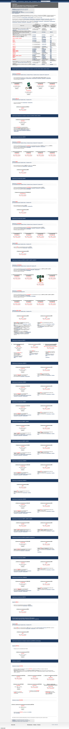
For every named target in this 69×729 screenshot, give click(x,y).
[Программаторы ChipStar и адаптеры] (13, 1)
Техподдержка (34, 1)
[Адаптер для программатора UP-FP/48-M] (23, 119)
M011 (51, 49)
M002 (51, 38)
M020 (51, 46)
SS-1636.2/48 (34, 49)
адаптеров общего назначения (23, 62)
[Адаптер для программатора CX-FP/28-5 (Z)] (28, 152)
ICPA (34, 59)
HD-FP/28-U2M (28, 332)
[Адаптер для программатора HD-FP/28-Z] (34, 675)
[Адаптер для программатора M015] (23, 209)
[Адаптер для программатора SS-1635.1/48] (23, 367)
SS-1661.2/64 (34, 54)
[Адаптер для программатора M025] (46, 464)
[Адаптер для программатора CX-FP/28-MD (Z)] (28, 301)
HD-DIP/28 (18, 327)
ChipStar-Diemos (46, 21)
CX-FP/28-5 (34, 36)
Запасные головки (15, 11)
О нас (39, 1)
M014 (51, 55)
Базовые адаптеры (15, 12)
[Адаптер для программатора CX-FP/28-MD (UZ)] (40, 301)
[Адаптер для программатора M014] (46, 522)
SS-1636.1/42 (34, 48)
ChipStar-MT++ (41, 21)
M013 (51, 54)
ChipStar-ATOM (24, 17)
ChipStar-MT (20, 22)
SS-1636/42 (34, 50)
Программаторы (21, 1)
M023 (51, 51)
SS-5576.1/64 (44, 56)
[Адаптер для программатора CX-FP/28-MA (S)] (16, 275)
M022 (51, 53)
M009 (51, 57)
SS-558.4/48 (34, 57)
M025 (51, 52)
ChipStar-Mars (36, 21)
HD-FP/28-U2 (18, 329)
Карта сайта (13, 724)
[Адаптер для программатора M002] (23, 315)
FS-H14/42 (33, 55)
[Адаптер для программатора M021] (46, 541)
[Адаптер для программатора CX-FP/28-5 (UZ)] (40, 152)
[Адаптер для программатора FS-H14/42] (22, 522)
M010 (51, 58)
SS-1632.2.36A (44, 44)
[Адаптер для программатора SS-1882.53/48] (22, 581)
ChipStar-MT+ (24, 22)
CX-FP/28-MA (34, 38)
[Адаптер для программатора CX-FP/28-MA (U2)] (52, 275)
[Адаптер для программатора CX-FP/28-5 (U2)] (52, 152)
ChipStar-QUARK (30, 17)
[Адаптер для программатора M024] (46, 425)
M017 (51, 44)
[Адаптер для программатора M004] (46, 315)
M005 (51, 36)
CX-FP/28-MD (44, 39)
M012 (51, 48)
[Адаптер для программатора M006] (23, 251)
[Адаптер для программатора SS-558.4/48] (23, 561)
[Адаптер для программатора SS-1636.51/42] (22, 464)
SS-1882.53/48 (34, 58)
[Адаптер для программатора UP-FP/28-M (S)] (16, 83)
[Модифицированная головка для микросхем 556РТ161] (22, 704)
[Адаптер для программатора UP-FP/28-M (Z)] (28, 89)
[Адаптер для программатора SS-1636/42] (23, 425)
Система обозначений (15, 9)
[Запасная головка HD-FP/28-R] (18, 684)
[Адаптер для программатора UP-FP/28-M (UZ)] (40, 83)
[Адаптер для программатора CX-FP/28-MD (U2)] (52, 301)
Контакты (38, 724)
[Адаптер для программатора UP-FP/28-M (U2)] (52, 83)
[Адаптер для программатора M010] (46, 581)
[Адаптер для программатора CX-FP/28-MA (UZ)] (40, 281)
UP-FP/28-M (29, 147)
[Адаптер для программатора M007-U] (34, 344)
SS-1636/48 (34, 51)
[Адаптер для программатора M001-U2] (22, 106)
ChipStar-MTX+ (29, 22)
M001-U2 (22, 12)
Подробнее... (48, 357)
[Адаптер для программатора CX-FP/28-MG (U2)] (23, 192)
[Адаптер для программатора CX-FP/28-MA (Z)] (28, 275)
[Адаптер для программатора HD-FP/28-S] (18, 675)
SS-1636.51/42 (34, 52)
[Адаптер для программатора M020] (46, 367)
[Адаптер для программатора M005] (23, 169)
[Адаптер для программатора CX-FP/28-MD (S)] (16, 301)
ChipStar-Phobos (52, 21)
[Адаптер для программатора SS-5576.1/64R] (22, 541)
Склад (30, 1)
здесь (41, 17)
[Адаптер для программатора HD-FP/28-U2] (34, 684)
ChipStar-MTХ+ (28, 295)
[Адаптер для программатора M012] (46, 405)
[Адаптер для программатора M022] (23, 484)
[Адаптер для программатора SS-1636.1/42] (23, 405)
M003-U (51, 47)
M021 (51, 56)
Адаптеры (26, 1)
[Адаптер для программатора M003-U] (22, 609)
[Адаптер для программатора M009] (46, 561)
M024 (51, 50)
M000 (19, 12)
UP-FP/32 (33, 64)
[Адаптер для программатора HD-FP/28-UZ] (51, 676)
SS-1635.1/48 (44, 46)
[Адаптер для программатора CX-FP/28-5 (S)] (16, 152)
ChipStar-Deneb (14, 22)
